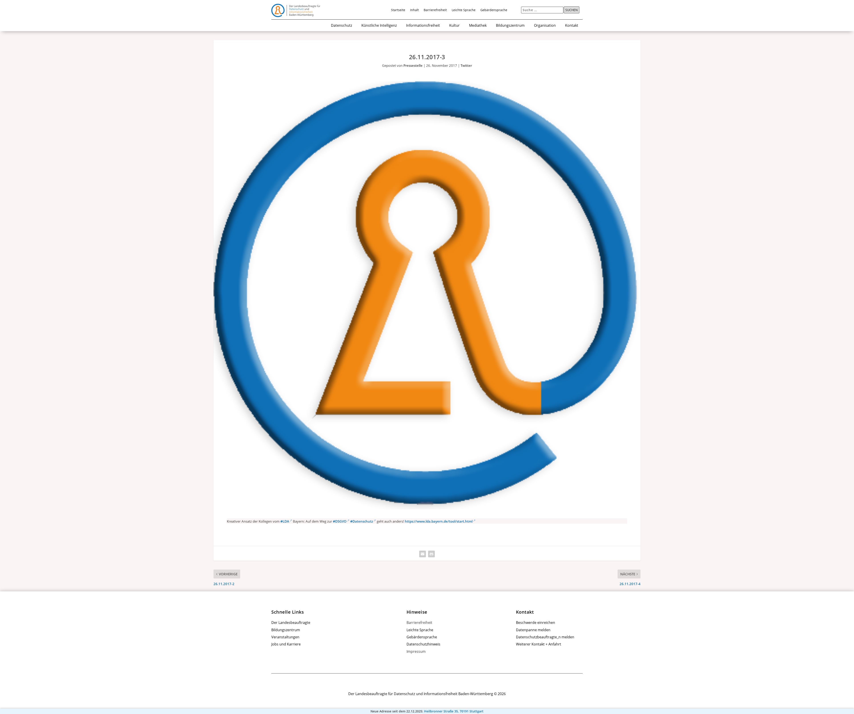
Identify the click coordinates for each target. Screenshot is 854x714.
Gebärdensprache (493, 10)
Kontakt (571, 26)
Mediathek (478, 26)
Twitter (466, 65)
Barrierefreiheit (435, 10)
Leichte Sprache (463, 10)
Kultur (454, 26)
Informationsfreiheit (423, 26)
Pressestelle (413, 65)
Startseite (398, 10)
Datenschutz (341, 26)
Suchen (571, 10)
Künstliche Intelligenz (379, 26)
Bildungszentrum (510, 26)
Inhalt (414, 10)
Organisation (545, 26)
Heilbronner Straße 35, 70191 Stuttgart (453, 711)
